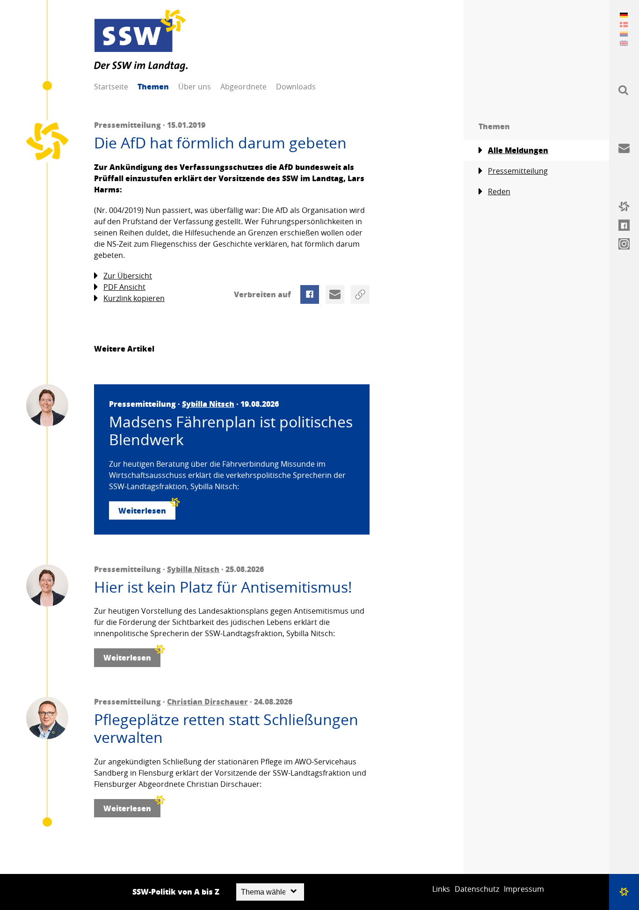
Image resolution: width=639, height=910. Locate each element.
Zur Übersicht (127, 276)
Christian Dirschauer (207, 701)
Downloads (296, 86)
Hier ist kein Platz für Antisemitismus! (223, 587)
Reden (499, 191)
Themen (153, 86)
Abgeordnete (243, 86)
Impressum (524, 889)
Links (441, 889)
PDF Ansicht (124, 287)
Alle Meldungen (518, 150)
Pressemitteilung (518, 171)
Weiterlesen (142, 510)
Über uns (194, 86)
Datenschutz (477, 889)
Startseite (111, 86)
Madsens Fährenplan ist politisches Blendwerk (231, 431)
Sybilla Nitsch (208, 403)
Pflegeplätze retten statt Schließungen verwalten (226, 729)
